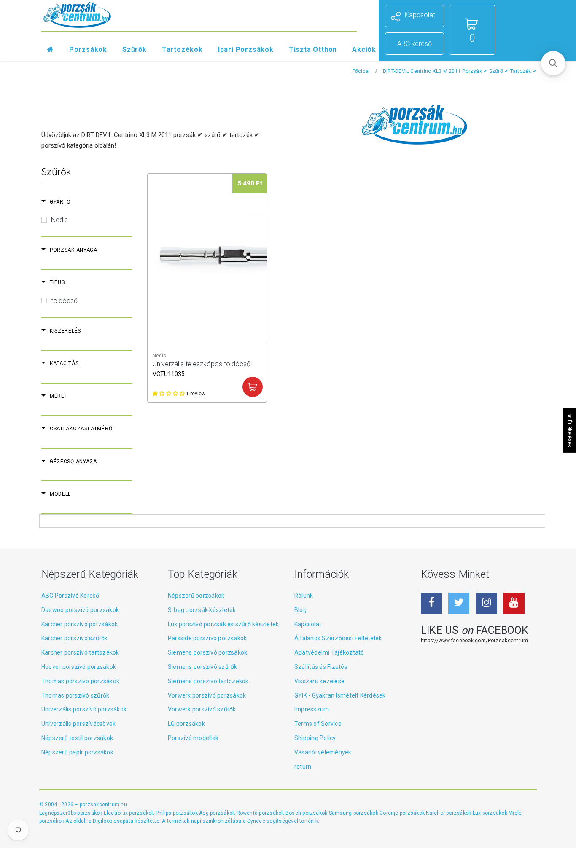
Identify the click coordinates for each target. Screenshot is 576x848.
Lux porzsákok (491, 813)
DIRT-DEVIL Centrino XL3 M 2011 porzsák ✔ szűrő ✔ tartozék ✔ (460, 71)
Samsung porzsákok (354, 813)
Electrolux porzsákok (129, 813)
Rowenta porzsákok (261, 813)
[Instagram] (486, 603)
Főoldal (361, 71)
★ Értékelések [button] (570, 430)
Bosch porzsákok (307, 813)
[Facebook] (431, 603)
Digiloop (102, 821)
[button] (553, 63)
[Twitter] (458, 603)
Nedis (59, 220)
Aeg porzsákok (217, 813)
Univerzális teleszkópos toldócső (201, 368)
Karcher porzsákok (449, 813)
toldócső (64, 301)
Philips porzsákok (177, 813)
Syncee (256, 821)
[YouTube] (514, 603)
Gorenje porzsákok (403, 813)
